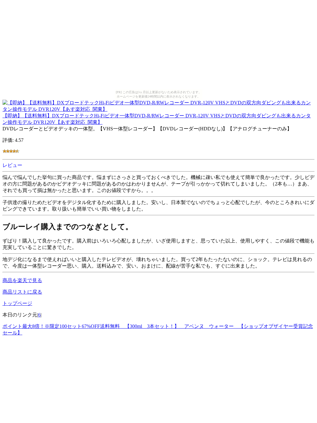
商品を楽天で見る (22, 280)
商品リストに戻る (22, 291)
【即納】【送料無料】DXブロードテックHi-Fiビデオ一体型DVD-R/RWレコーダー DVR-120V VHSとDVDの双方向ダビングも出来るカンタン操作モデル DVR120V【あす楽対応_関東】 (156, 119)
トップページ (17, 303)
